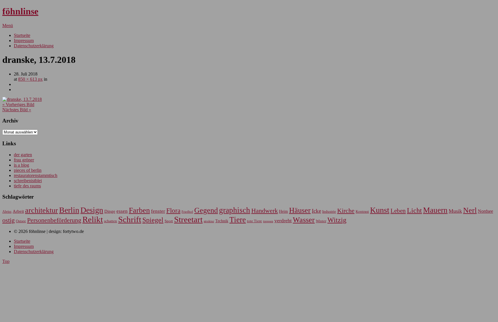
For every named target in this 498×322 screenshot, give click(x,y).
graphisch (234, 210)
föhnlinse (20, 11)
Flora (173, 210)
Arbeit (18, 211)
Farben (139, 210)
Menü (7, 25)
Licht (414, 210)
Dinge (109, 211)
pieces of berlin (28, 170)
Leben (398, 210)
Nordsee (485, 211)
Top (6, 261)
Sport (169, 221)
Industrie (329, 211)
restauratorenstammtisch (35, 175)
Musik (455, 211)
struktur (209, 221)
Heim (283, 211)
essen (122, 211)
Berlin (69, 210)
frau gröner (24, 159)
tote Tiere (254, 221)
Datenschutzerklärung (34, 45)
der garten (23, 154)
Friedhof (187, 211)
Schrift (129, 219)
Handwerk (264, 210)
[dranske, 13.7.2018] (22, 99)
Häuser (300, 210)
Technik (221, 221)
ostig (8, 220)
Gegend (206, 210)
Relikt (92, 219)
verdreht (283, 220)
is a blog (21, 165)
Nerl (470, 210)
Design (91, 210)
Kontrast (362, 212)
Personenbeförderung (54, 220)
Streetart (188, 219)
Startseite (22, 35)
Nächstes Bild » (16, 109)
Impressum (24, 40)
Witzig (336, 220)
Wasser (304, 220)
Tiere (237, 219)
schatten (110, 221)
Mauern (435, 210)
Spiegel (152, 220)
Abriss (7, 212)
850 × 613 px (30, 79)
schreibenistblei (28, 180)
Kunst (379, 210)
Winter (321, 221)
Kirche (345, 210)
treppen (268, 221)
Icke (316, 211)
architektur (41, 210)
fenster (158, 211)
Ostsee (21, 221)
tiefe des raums (27, 185)
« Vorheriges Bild (18, 104)
